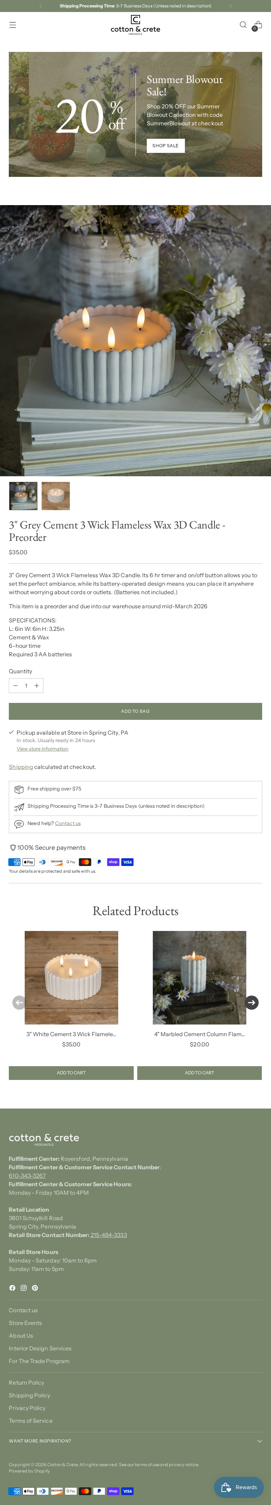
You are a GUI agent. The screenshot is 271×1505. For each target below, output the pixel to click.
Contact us (68, 823)
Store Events (25, 1322)
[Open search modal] (243, 25)
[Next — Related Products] (252, 1003)
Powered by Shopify (29, 1471)
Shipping (21, 766)
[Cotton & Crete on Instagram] (24, 1289)
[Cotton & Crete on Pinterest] (35, 1289)
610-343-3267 (27, 1175)
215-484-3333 (109, 1234)
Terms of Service (30, 1420)
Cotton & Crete (62, 1464)
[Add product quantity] (36, 686)
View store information (42, 749)
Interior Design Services (40, 1348)
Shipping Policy (29, 1395)
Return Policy (26, 1382)
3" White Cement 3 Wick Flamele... (71, 1034)
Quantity (20, 671)
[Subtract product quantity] (15, 686)
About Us (21, 1335)
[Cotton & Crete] (135, 25)
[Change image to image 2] (56, 496)
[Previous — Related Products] (19, 1003)
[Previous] (40, 6)
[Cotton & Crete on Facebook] (13, 1289)
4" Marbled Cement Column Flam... (199, 1034)
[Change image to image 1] (23, 496)
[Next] (230, 6)
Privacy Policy (27, 1407)
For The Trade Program (39, 1360)
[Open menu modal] (12, 25)
